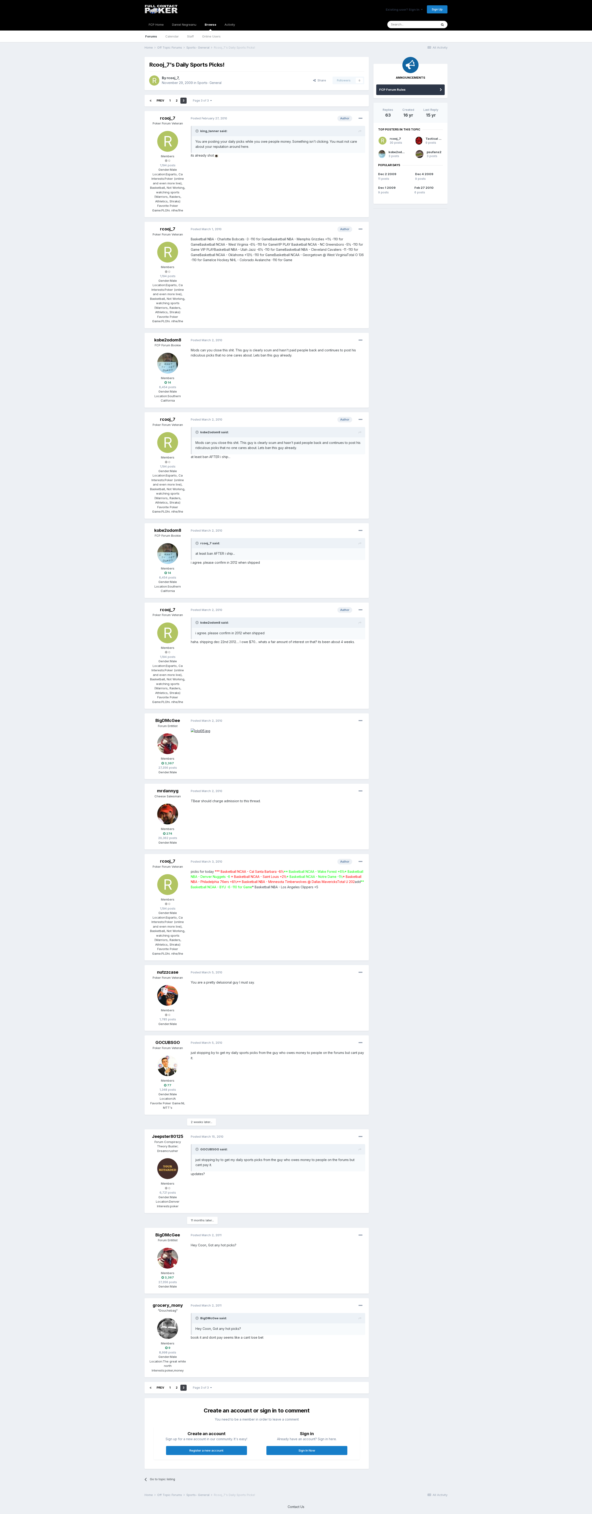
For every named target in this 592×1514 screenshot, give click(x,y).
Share (321, 80)
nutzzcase (167, 972)
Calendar (172, 36)
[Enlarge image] (216, 155)
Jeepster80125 (167, 1136)
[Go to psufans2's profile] (419, 154)
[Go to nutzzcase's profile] (167, 995)
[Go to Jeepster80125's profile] (167, 1168)
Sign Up (437, 9)
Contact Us (296, 1507)
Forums (151, 36)
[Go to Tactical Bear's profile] (419, 141)
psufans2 (434, 152)
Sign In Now (307, 1450)
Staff (190, 36)
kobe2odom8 (167, 339)
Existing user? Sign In (403, 9)
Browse (210, 24)
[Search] (442, 24)
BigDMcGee (167, 720)
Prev (160, 100)
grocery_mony (168, 1305)
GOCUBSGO (167, 1042)
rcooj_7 (173, 78)
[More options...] (360, 118)
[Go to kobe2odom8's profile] (167, 363)
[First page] (150, 101)
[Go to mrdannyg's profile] (167, 814)
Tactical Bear (436, 138)
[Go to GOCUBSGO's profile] (167, 1065)
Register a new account (206, 1450)
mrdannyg (168, 790)
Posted (209, 118)
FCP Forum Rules (392, 89)
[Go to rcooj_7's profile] (154, 80)
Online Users (211, 36)
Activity (230, 24)
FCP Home (156, 24)
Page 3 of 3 (201, 100)
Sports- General (209, 83)
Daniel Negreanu (184, 24)
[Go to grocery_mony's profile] (167, 1328)
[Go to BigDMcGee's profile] (167, 743)
